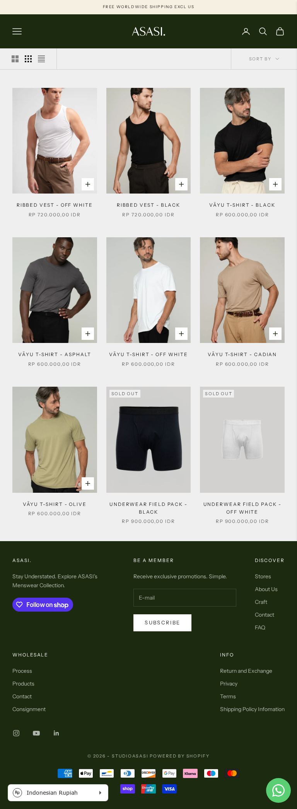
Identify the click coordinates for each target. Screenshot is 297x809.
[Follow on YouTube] (36, 733)
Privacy (228, 683)
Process (22, 670)
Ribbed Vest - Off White (55, 205)
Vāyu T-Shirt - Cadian (242, 354)
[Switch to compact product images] (41, 58)
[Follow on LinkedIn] (56, 733)
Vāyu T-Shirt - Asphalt (54, 354)
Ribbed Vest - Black (148, 205)
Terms (228, 696)
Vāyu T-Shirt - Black (242, 205)
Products (23, 683)
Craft (261, 601)
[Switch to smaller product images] (28, 58)
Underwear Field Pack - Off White (242, 508)
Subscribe (162, 622)
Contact (264, 614)
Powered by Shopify (180, 756)
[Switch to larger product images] (15, 58)
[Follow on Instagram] (16, 733)
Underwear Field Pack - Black (148, 508)
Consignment (29, 709)
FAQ (260, 627)
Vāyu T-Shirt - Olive (55, 504)
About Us (266, 589)
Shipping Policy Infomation (252, 709)
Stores (263, 576)
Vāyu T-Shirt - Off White (148, 354)
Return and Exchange (246, 670)
